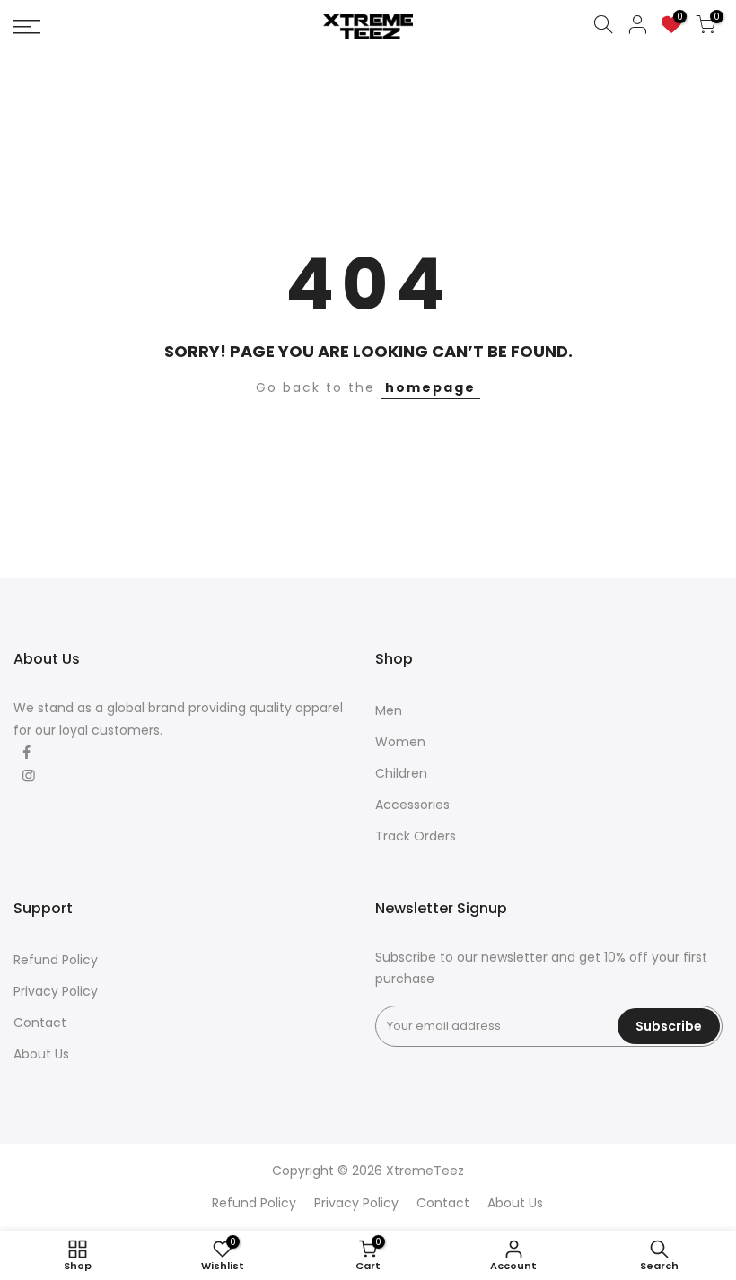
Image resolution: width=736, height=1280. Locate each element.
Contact (39, 1023)
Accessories (412, 805)
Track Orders (415, 836)
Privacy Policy (55, 991)
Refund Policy (55, 960)
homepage (430, 387)
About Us (41, 1054)
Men (388, 710)
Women (400, 742)
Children (401, 773)
